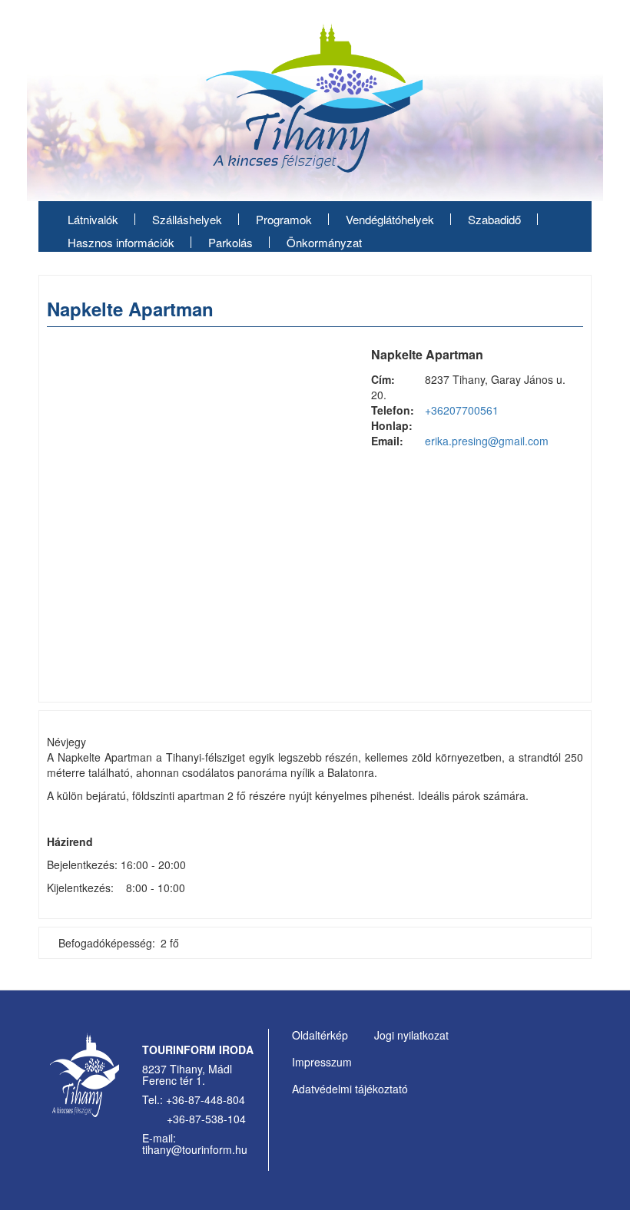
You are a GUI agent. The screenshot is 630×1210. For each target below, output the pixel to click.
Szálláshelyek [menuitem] (187, 219)
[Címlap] (315, 103)
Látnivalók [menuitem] (93, 219)
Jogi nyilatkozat (411, 1035)
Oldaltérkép (320, 1035)
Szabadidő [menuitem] (494, 219)
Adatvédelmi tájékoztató (350, 1088)
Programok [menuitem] (284, 219)
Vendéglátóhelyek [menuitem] (390, 219)
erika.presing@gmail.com (487, 440)
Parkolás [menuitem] (230, 242)
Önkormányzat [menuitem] (324, 242)
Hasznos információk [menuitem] (121, 242)
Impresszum (322, 1061)
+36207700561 (462, 410)
